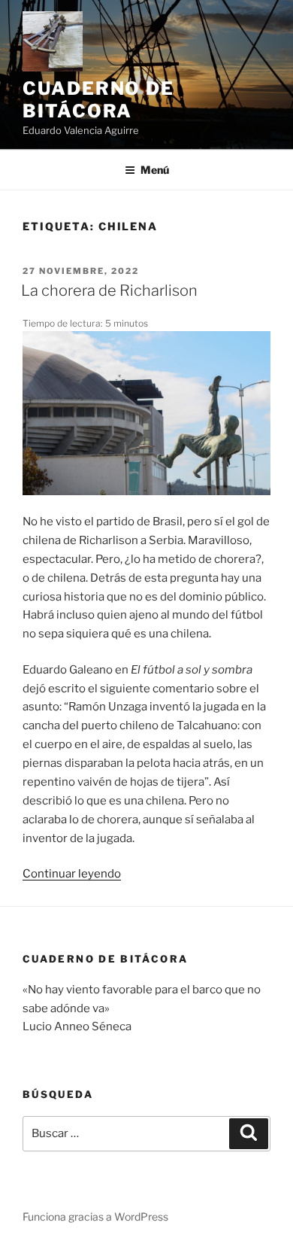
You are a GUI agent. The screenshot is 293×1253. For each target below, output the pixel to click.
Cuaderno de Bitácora (98, 100)
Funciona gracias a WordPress (95, 1216)
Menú (154, 169)
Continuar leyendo (72, 873)
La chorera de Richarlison (109, 290)
